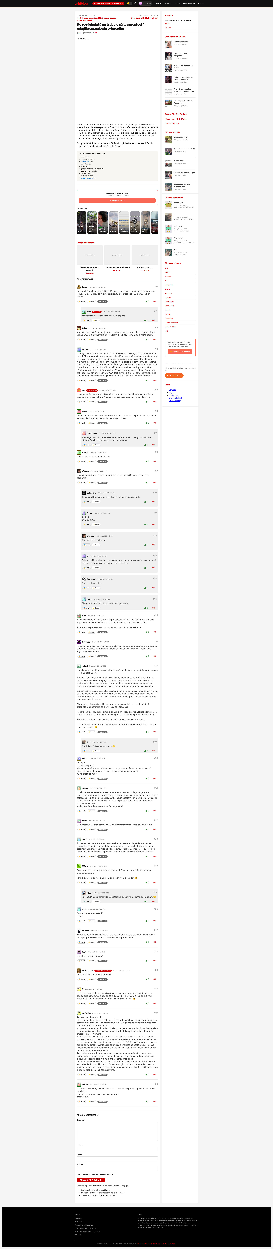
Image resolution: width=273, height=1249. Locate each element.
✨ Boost (91, 301)
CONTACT (78, 1235)
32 (96, 33)
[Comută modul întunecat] (129, 3)
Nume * (79, 1145)
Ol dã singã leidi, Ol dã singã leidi (144, 18)
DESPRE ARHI (79, 1222)
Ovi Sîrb (167, 314)
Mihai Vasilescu (170, 327)
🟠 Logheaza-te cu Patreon (180, 351)
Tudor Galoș (169, 318)
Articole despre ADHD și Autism (176, 119)
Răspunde (103, 301)
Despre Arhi (168, 3)
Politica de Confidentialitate (151, 1243)
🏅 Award (82, 301)
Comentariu (81, 1120)
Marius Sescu (169, 306)
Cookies (164, 1243)
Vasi (166, 331)
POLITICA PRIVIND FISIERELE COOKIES (87, 1231)
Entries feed (174, 395)
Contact (178, 3)
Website (80, 1164)
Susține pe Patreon (116, 200)
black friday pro (87, 178)
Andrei (167, 272)
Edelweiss (168, 276)
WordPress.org (175, 401)
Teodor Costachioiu (171, 322)
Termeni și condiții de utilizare (84, 1225)
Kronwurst (168, 293)
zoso (166, 268)
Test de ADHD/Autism (172, 123)
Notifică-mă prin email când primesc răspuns (96, 1174)
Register (172, 390)
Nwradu (167, 310)
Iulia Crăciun (169, 285)
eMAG (167, 23)
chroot (139, 1243)
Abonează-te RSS (174, 375)
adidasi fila (85, 161)
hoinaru (167, 289)
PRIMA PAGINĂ (79, 1218)
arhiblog (81, 3)
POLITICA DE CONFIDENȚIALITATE (86, 1228)
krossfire (168, 297)
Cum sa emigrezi (189, 3)
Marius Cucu (169, 301)
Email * (79, 1154)
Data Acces (172, 1243)
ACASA (158, 3)
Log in (171, 392)
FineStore (168, 28)
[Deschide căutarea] (135, 3)
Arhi (79, 33)
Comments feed (175, 398)
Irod (166, 280)
